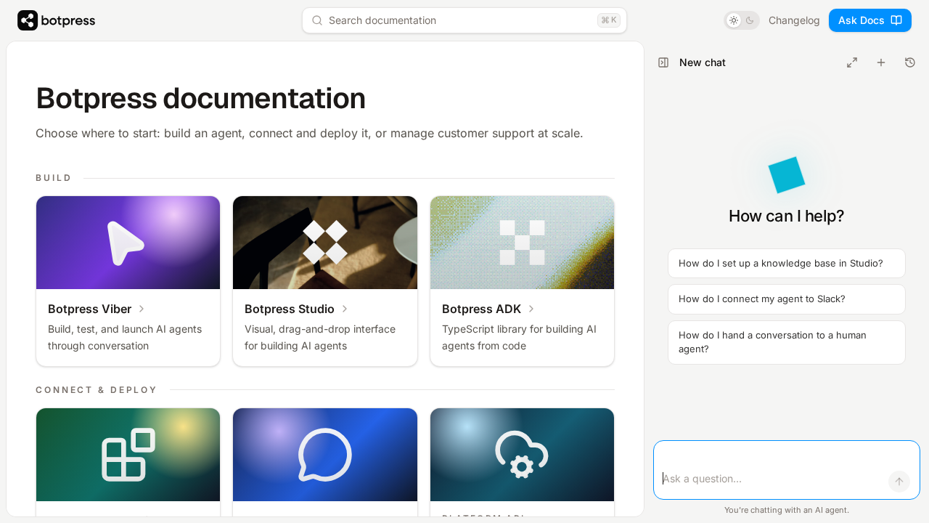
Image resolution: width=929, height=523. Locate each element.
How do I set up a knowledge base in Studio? (781, 263)
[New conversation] (881, 62)
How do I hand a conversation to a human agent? (773, 342)
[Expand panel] (852, 62)
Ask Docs (861, 20)
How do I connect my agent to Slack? (762, 298)
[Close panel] (663, 62)
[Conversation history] (910, 62)
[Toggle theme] (742, 20)
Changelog (794, 20)
